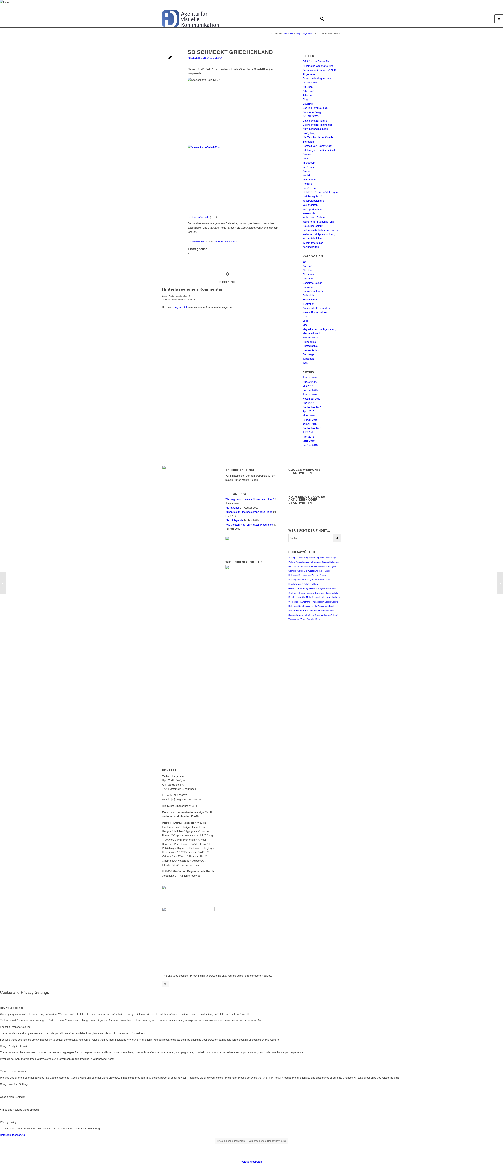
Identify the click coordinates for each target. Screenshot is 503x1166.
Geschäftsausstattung (298, 588)
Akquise (307, 270)
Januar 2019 (310, 394)
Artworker (308, 91)
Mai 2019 (308, 386)
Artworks (308, 95)
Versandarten (310, 205)
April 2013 (308, 436)
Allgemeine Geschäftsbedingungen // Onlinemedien (317, 78)
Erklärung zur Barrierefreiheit (319, 150)
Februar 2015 (310, 419)
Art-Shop (308, 87)
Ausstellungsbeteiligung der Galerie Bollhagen (317, 562)
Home (306, 158)
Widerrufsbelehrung (313, 238)
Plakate (291, 610)
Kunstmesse (304, 606)
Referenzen (309, 188)
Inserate (310, 592)
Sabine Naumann (325, 610)
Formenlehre (310, 299)
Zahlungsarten (311, 247)
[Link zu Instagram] (338, 7)
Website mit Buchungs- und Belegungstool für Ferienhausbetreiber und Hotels (320, 226)
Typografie (308, 358)
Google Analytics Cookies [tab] (14, 1046)
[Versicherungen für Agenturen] (3, 583)
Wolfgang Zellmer (329, 614)
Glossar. (307, 154)
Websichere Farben (314, 217)
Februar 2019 (310, 390)
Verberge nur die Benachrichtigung (267, 1140)
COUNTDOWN (311, 116)
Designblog (309, 133)
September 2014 (312, 428)
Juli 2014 (308, 432)
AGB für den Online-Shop (317, 61)
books (322, 566)
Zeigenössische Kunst (310, 619)
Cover (300, 570)
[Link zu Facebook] (332, 7)
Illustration (308, 304)
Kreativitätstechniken (315, 312)
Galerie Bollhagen (312, 584)
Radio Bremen (310, 610)
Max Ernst (329, 606)
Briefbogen (331, 566)
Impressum (309, 162)
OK (165, 984)
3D (304, 261)
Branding (308, 103)
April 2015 (308, 411)
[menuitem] (322, 18)
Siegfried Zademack (297, 614)
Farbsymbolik (311, 579)
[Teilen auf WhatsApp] (193, 253)
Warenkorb (309, 213)
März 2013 (309, 440)
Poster (299, 610)
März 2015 (309, 415)
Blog (305, 99)
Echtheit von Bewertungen (317, 145)
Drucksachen (304, 575)
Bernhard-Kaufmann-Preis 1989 (303, 566)
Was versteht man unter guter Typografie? (249, 524)
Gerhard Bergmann (225, 241)
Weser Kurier (314, 614)
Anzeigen (292, 557)
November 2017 (311, 398)
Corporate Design (212, 57)
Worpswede (294, 619)
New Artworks (310, 337)
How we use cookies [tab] (11, 1007)
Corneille (292, 570)
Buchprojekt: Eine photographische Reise (248, 512)
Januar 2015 (310, 424)
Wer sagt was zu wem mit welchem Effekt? (249, 499)
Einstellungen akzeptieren (231, 1140)
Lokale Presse (317, 606)
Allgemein (194, 57)
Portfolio (307, 183)
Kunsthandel (306, 601)
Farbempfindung (319, 575)
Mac (305, 325)
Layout (306, 316)
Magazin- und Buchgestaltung (319, 329)
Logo (305, 320)
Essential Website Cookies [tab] (15, 1027)
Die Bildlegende (234, 520)
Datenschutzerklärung (315, 120)
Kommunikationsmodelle (316, 308)
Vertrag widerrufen (313, 209)
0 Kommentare (196, 241)
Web (305, 363)
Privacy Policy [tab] (8, 1122)
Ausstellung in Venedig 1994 (311, 557)
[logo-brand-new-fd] (190, 18)
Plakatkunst (232, 507)
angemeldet (180, 307)
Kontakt (307, 175)
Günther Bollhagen (297, 592)
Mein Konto (309, 179)
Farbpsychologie (296, 579)
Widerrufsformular (313, 243)
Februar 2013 (310, 445)
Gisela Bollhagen (317, 588)
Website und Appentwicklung (319, 234)
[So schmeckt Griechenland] (170, 58)
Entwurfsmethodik (313, 291)
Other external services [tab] (13, 1071)
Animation (308, 278)
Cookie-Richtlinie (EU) (315, 108)
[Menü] (331, 18)
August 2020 (310, 382)
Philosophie (309, 341)
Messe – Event (311, 333)
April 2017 (308, 403)
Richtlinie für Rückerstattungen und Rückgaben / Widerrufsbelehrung (320, 196)
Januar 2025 (310, 377)
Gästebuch (331, 588)
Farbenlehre (309, 295)
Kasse (306, 171)
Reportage (308, 354)
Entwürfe (308, 287)
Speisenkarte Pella (198, 217)
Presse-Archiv (311, 350)
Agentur (307, 266)
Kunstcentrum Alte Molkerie (301, 597)
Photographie (310, 346)
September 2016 (312, 407)
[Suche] (322, 18)
